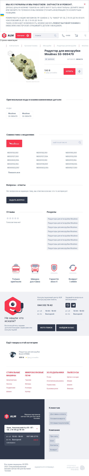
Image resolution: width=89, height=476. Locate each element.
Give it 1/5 (7, 218)
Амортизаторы (11, 380)
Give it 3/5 (12, 218)
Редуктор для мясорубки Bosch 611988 (29, 353)
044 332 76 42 (44, 305)
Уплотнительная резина (55, 381)
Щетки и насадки (73, 377)
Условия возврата (57, 419)
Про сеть (54, 436)
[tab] (14, 143)
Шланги (9, 391)
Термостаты (51, 385)
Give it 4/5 (15, 218)
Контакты (54, 445)
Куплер (27, 391)
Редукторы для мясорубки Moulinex (62, 227)
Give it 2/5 (10, 218)
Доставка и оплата (58, 414)
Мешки (69, 381)
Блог (52, 441)
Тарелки (28, 380)
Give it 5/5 (18, 218)
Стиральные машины (13, 374)
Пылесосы (73, 372)
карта (35, 440)
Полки (49, 377)
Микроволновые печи (34, 374)
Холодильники (55, 372)
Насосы (9, 384)
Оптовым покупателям (59, 423)
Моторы (28, 384)
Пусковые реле (52, 388)
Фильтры (70, 388)
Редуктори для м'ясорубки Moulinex (63, 219)
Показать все (14, 172)
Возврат (53, 450)
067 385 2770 (32, 436)
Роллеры (28, 388)
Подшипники (10, 388)
